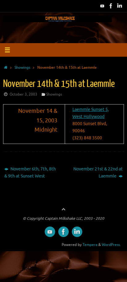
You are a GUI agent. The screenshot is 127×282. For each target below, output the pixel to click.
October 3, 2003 (23, 94)
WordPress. (111, 244)
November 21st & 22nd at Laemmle (98, 172)
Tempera (90, 244)
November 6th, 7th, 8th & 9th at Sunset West (30, 172)
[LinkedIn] (119, 6)
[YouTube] (102, 6)
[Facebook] (111, 6)
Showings (22, 67)
